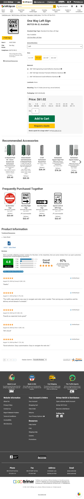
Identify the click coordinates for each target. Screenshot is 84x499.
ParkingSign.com (65, 481)
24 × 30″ (45, 58)
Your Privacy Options (35, 416)
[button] (79, 494)
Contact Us (7, 409)
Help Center (32, 424)
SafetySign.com (45, 481)
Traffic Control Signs (56, 10)
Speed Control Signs (33, 10)
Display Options (27, 360)
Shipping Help (33, 432)
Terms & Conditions (10, 416)
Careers (31, 436)
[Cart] (81, 6)
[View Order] (72, 6)
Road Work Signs (21, 10)
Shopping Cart (33, 405)
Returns (31, 412)
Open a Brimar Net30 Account (65, 401)
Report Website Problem (11, 412)
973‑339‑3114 (56, 131)
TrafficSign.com (6, 15)
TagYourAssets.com (47, 483)
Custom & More (68, 10)
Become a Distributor (63, 409)
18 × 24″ (38, 58)
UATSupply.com (56, 483)
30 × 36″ (53, 58)
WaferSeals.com (66, 483)
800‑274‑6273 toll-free (12, 471)
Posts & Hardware (79, 10)
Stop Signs (11, 10)
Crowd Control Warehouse (55, 481)
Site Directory (8, 424)
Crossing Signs (44, 10)
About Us (6, 401)
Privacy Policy (8, 405)
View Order (32, 409)
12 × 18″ (30, 58)
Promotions (32, 439)
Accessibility (7, 420)
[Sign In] (76, 6)
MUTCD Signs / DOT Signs (19, 15)
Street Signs (3, 10)
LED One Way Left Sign (34, 37)
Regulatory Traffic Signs (34, 15)
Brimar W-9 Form (61, 405)
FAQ (30, 428)
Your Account (33, 401)
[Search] (54, 6)
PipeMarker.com (39, 483)
